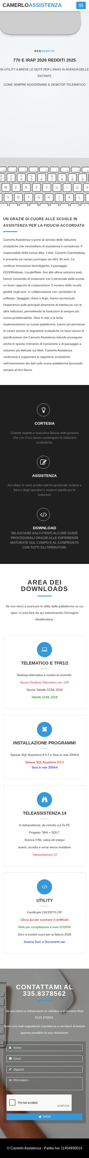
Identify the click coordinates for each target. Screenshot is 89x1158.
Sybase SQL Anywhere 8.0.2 (44, 762)
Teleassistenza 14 (44, 854)
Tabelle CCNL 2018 (44, 697)
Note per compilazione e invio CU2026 (44, 927)
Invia (46, 1116)
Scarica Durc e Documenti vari (44, 941)
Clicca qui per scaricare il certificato (45, 919)
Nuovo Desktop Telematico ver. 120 (44, 682)
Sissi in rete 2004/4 (45, 767)
